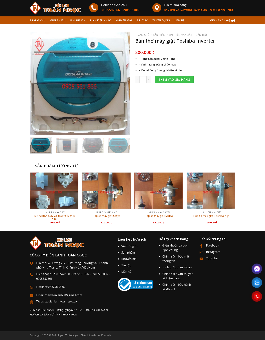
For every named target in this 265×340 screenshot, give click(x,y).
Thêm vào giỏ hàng (174, 80)
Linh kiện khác (100, 20)
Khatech (106, 335)
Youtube (212, 258)
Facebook (212, 245)
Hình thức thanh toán (177, 267)
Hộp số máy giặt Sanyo (106, 215)
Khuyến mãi (124, 20)
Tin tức (142, 20)
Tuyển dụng (161, 20)
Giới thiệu (57, 20)
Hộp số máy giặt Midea (159, 215)
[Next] (123, 83)
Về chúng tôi (129, 246)
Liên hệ (179, 20)
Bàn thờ (201, 34)
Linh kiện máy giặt (180, 34)
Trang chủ (38, 20)
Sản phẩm (76, 20)
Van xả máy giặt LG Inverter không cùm (54, 217)
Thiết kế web (88, 335)
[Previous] (36, 83)
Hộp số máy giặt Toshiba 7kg (211, 215)
